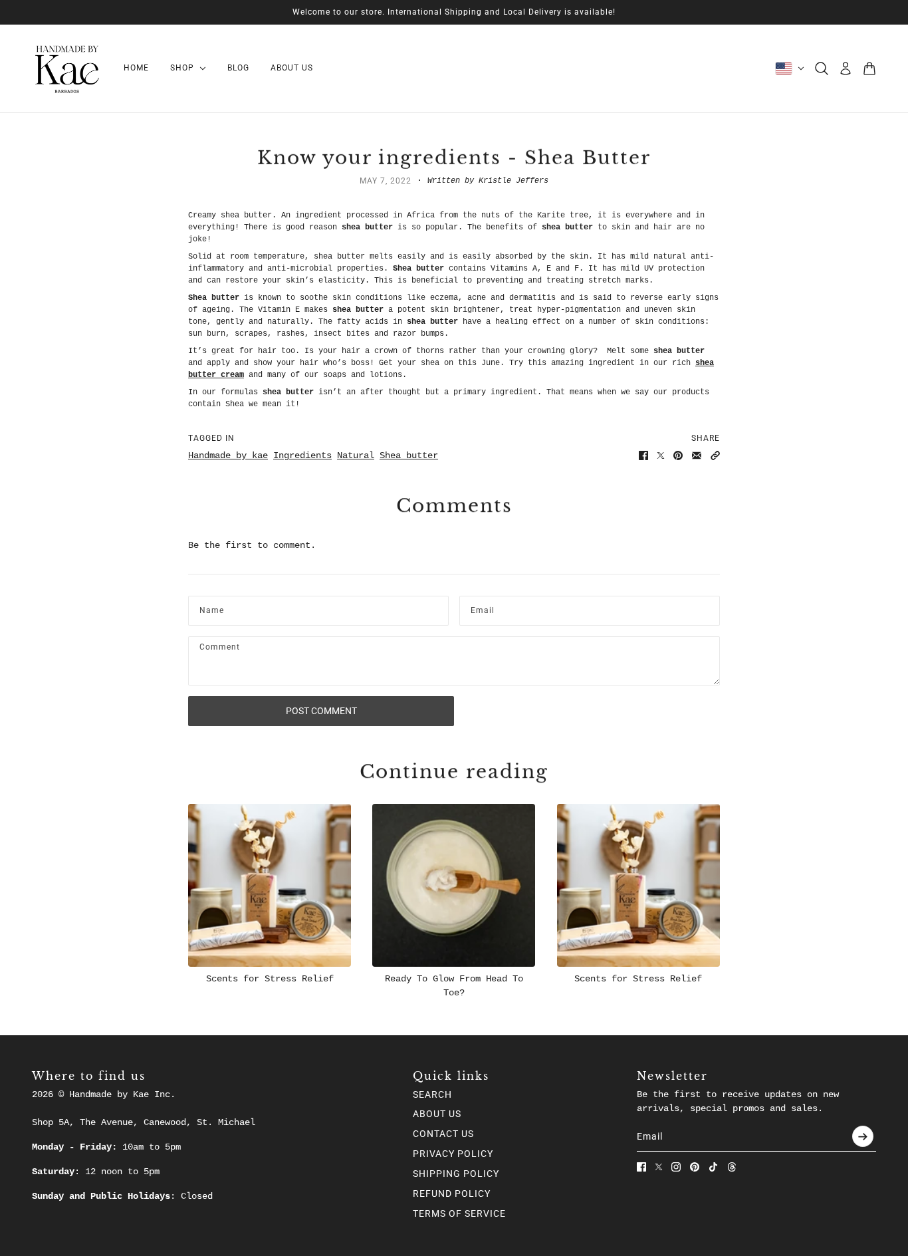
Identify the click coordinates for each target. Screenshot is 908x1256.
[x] (659, 1167)
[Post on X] (661, 455)
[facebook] (641, 1167)
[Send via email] (696, 455)
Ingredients (302, 455)
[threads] (732, 1167)
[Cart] (869, 68)
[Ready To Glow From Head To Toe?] (453, 885)
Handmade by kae (228, 455)
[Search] (821, 68)
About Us (437, 1113)
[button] (715, 455)
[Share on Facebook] (643, 455)
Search (432, 1094)
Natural (355, 455)
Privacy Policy (453, 1153)
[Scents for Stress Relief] (269, 885)
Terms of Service (459, 1213)
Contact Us (443, 1133)
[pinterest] (694, 1167)
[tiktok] (713, 1167)
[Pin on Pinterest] (678, 455)
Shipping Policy (456, 1173)
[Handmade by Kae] (67, 68)
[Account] (845, 68)
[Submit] (862, 1136)
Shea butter (409, 455)
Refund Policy (452, 1193)
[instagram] (676, 1167)
